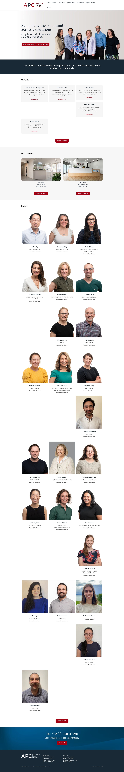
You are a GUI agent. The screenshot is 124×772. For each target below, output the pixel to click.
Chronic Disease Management (35, 88)
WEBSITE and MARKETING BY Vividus (43, 766)
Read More (34, 99)
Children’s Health (89, 104)
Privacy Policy (94, 766)
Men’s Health (89, 88)
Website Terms (100, 766)
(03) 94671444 (48, 757)
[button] (56, 2)
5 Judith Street (49, 760)
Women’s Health (62, 88)
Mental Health (34, 121)
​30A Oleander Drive (70, 760)
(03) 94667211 (68, 757)
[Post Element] (34, 233)
